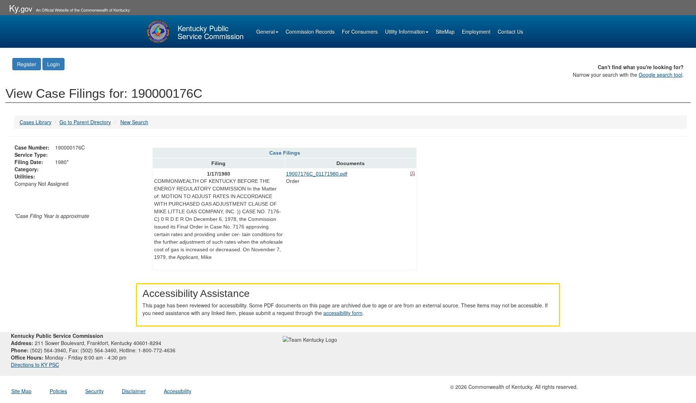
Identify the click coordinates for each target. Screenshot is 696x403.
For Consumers (360, 31)
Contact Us (510, 31)
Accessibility (177, 391)
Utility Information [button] (405, 31)
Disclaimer (134, 391)
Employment (476, 31)
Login (53, 64)
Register (26, 64)
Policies (58, 391)
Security (94, 391)
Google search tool (660, 74)
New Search (134, 122)
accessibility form (342, 312)
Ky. (20, 7)
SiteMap (445, 31)
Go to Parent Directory (85, 122)
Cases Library (35, 122)
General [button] (265, 31)
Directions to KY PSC (35, 364)
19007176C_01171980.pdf (316, 174)
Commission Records (310, 31)
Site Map (21, 391)
